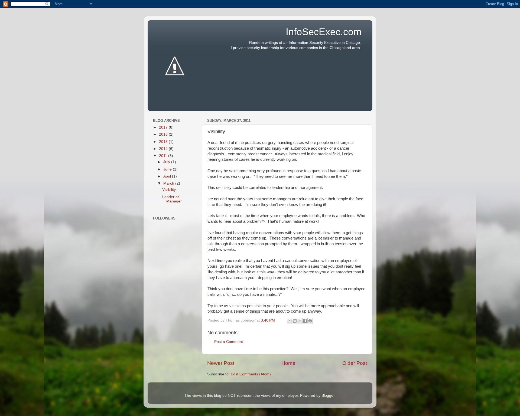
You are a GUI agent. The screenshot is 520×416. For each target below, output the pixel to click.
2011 (163, 156)
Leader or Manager (172, 199)
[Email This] (289, 320)
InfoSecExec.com (324, 31)
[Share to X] (300, 320)
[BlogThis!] (294, 320)
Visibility (169, 190)
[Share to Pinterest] (310, 320)
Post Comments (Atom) (251, 374)
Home (288, 363)
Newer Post (220, 363)
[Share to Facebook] (305, 320)
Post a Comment (228, 342)
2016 (164, 134)
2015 (164, 142)
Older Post (354, 363)
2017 (164, 127)
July (167, 162)
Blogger (327, 396)
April (167, 176)
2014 (164, 149)
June (168, 169)
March (169, 183)
